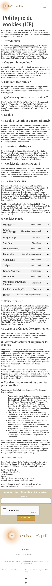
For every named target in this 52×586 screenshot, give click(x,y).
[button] (44, 6)
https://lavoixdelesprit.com (26, 46)
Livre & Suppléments (19, 570)
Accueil (4, 570)
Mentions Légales (30, 561)
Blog (26, 572)
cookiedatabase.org (10, 486)
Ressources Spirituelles (39, 570)
